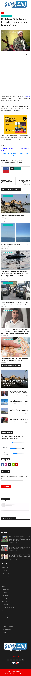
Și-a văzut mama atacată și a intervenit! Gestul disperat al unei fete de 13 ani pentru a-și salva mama (19, 419)
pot (24, 162)
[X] (14, 660)
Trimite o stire (15, 656)
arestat (21, 160)
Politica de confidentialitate (10, 673)
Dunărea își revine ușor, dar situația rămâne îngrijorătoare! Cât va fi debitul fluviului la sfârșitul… (15, 382)
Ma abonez (6, 486)
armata (13, 160)
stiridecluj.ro (7, 160)
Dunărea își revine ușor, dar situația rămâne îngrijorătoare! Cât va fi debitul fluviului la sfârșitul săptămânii (14, 217)
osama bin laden (13, 162)
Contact (15, 653)
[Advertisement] (15, 78)
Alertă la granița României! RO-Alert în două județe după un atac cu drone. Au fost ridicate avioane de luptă (19, 402)
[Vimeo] (17, 660)
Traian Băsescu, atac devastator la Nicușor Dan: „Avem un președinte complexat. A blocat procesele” (19, 393)
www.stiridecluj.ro (5, 162)
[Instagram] (11, 660)
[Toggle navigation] (2, 13)
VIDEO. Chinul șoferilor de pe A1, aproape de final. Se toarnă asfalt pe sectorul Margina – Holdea (19, 410)
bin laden (20, 162)
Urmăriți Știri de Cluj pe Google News (15, 155)
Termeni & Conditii (24, 673)
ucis (17, 160)
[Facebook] (8, 660)
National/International (6, 15)
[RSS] (23, 660)
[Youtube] (20, 660)
